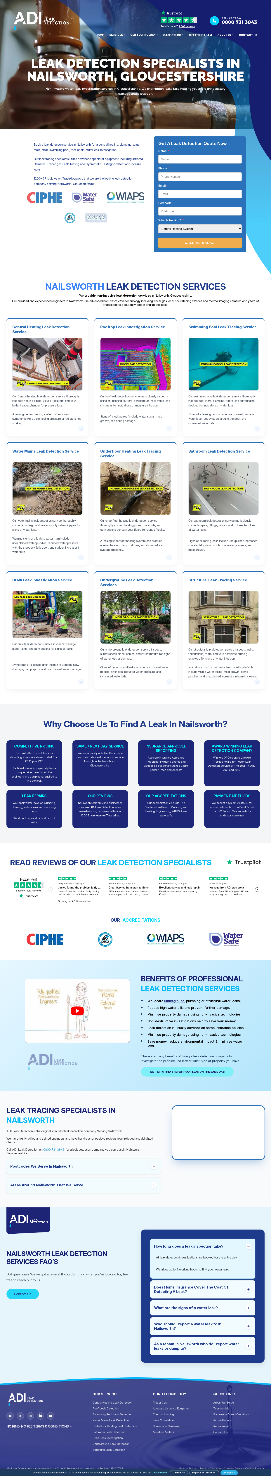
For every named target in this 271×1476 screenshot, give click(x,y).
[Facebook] (10, 1416)
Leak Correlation (163, 1420)
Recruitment (221, 1426)
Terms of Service (210, 1468)
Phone (164, 168)
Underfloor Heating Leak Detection (115, 1426)
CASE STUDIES (173, 35)
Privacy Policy (188, 1468)
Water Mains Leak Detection (111, 1420)
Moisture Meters (163, 1432)
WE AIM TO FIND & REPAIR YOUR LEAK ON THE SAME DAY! (187, 1071)
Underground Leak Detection (111, 1444)
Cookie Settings (255, 1468)
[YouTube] (50, 1416)
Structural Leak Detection (109, 1449)
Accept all (229, 1472)
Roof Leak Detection (106, 1408)
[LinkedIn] (40, 1416)
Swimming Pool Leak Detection (112, 1414)
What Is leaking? (171, 220)
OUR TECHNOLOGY (144, 34)
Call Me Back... (200, 243)
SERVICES (117, 34)
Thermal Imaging (163, 1414)
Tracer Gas (160, 1402)
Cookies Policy (233, 1468)
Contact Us (23, 1294)
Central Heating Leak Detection (112, 1402)
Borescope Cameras (166, 1426)
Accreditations (222, 1420)
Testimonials (221, 1408)
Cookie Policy (159, 1472)
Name (163, 151)
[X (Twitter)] (20, 1416)
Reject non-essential (204, 1472)
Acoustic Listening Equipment (171, 1408)
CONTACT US (248, 35)
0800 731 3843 (54, 1149)
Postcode (165, 203)
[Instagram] (30, 1416)
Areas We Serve (223, 1402)
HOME (100, 35)
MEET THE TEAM (200, 35)
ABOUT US (225, 34)
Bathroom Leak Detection (109, 1432)
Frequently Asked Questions (231, 1414)
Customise (179, 1472)
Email (163, 185)
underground (174, 1001)
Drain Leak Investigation (108, 1438)
